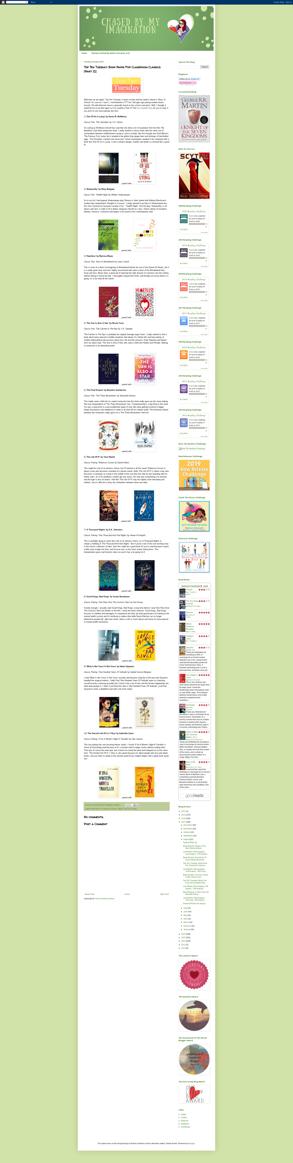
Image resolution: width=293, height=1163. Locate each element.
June (185, 912)
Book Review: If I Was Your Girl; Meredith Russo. (196, 893)
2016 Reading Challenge (194, 347)
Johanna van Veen (195, 767)
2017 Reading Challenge (194, 313)
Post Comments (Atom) (104, 899)
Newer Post (89, 894)
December (188, 825)
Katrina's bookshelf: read (195, 586)
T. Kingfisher (192, 641)
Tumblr (184, 1118)
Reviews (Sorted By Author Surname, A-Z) (111, 53)
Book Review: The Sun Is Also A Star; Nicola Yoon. (195, 876)
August (186, 839)
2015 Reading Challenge (194, 381)
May (185, 915)
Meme (120, 809)
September (188, 836)
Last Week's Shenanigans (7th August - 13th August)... (195, 887)
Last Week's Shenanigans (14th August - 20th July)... (195, 870)
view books (204, 232)
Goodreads (185, 1127)
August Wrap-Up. (190, 842)
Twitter (183, 1114)
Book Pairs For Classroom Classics (104, 809)
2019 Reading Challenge (194, 245)
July (185, 908)
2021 (183, 811)
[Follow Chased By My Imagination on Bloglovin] (190, 80)
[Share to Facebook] (134, 805)
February (187, 926)
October (186, 832)
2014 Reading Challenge (194, 415)
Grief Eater (190, 705)
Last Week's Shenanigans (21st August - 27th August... (195, 853)
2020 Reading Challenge (194, 211)
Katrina (191, 215)
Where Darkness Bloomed (190, 626)
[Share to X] (131, 805)
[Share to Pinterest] (137, 805)
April (185, 919)
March (186, 922)
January (187, 929)
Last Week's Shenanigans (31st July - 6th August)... (194, 899)
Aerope (189, 590)
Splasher (190, 648)
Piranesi (189, 612)
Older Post (164, 894)
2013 (183, 945)
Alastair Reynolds (194, 680)
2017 (183, 822)
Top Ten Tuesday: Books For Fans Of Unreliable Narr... (195, 881)
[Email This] (126, 805)
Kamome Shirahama (195, 739)
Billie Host (191, 650)
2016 (183, 934)
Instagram (185, 1124)
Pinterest (184, 1121)
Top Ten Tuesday (130, 809)
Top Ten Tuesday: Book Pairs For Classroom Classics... (195, 864)
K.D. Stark (191, 631)
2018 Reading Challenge (194, 279)
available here (146, 108)
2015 (183, 937)
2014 (183, 941)
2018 (183, 818)
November (188, 829)
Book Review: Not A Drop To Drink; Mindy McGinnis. (194, 858)
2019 (183, 815)
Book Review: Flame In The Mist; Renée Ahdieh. (194, 847)
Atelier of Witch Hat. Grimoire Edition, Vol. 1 (192, 734)
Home (84, 53)
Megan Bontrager (194, 606)
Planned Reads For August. (194, 903)
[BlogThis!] (128, 805)
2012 (183, 948)
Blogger (191, 1143)
